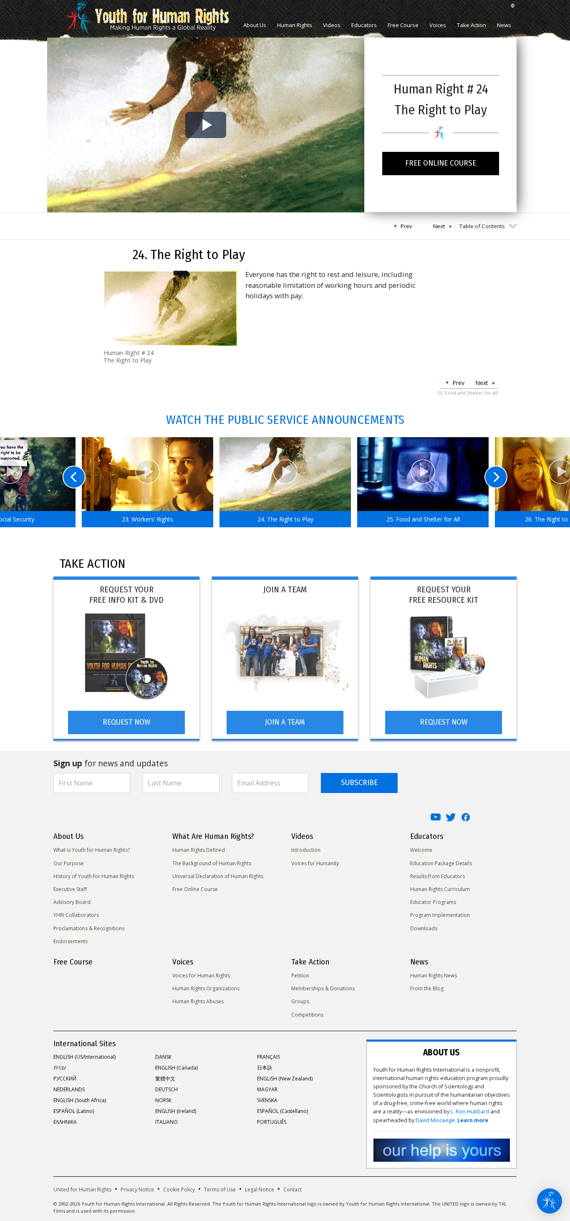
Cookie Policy (179, 1189)
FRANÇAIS (268, 1056)
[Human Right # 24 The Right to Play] (170, 307)
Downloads (423, 928)
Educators (364, 25)
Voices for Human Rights (201, 975)
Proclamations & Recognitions (88, 928)
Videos (331, 25)
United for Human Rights (82, 1189)
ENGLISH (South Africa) (79, 1100)
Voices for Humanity (315, 863)
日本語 (264, 1067)
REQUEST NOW (126, 722)
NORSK (163, 1100)
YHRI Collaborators (76, 915)
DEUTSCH (166, 1089)
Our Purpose (68, 863)
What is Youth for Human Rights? (91, 849)
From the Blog (427, 988)
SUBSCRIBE (359, 782)
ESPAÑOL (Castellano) (282, 1111)
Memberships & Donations (323, 988)
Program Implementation (440, 915)
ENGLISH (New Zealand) (285, 1078)
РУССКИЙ (64, 1078)
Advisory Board (72, 902)
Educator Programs (433, 902)
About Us (254, 25)
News (504, 25)
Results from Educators (437, 876)
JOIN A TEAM (285, 722)
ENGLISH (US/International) (84, 1056)
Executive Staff (70, 889)
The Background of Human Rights (211, 863)
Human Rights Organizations (206, 988)
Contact (292, 1189)
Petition (300, 975)
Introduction (305, 849)
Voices (437, 25)
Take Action (471, 25)
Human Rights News (433, 975)
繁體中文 (165, 1078)
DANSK (163, 1056)
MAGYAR (267, 1089)
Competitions (307, 1014)
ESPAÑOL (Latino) (73, 1111)
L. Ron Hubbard (470, 1111)
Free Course (403, 25)
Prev (406, 226)
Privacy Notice (137, 1189)
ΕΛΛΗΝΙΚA (65, 1121)
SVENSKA (267, 1100)
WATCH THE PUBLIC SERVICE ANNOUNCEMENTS (285, 419)
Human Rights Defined (198, 849)
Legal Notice (259, 1189)
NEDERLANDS (69, 1089)
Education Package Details (441, 863)
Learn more (472, 1120)
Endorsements (70, 941)
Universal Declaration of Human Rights (217, 876)
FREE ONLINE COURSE (440, 163)
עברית (59, 1067)
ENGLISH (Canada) (176, 1067)
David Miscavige (435, 1120)
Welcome (421, 849)
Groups (300, 1001)
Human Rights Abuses (198, 1001)
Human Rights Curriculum (440, 889)
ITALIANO (166, 1121)
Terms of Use (220, 1189)
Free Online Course (195, 889)
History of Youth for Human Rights (93, 876)
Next (439, 226)
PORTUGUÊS (271, 1121)
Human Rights (294, 25)
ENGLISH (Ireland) (175, 1111)
